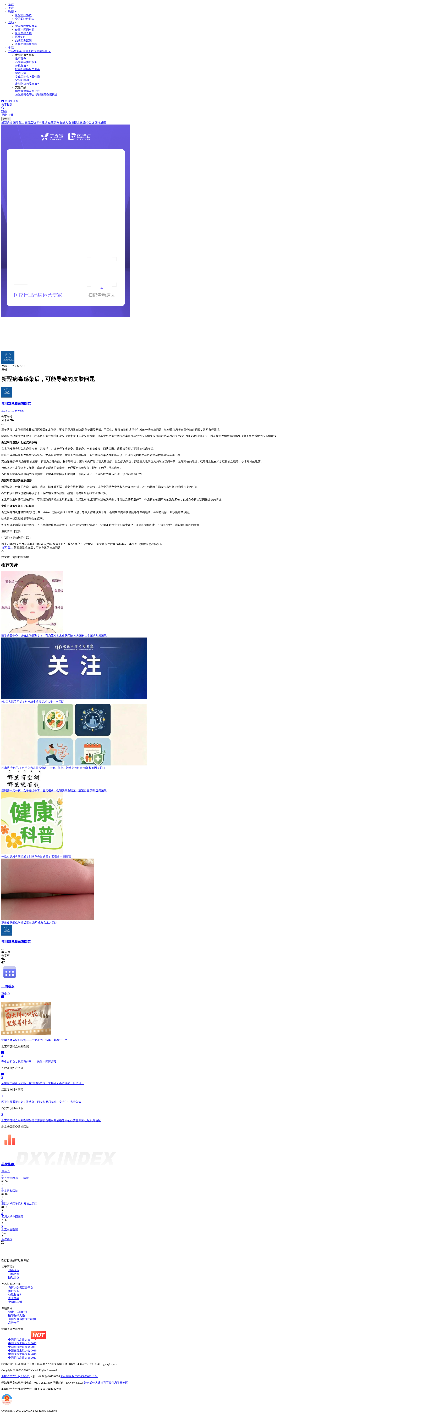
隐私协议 (13, 1277)
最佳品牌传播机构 (26, 44)
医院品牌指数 (23, 15)
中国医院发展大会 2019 (22, 1350)
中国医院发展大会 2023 (22, 1343)
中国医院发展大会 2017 (22, 1357)
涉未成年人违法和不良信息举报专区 (106, 1382)
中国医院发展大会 (26, 26)
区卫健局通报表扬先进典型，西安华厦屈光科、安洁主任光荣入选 (41, 1101)
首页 (11, 4)
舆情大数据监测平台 (20, 1287)
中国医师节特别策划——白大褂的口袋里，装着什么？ (34, 1040)
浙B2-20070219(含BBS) (15, 1376)
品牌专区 (13, 1322)
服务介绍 (13, 1270)
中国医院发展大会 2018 (22, 1354)
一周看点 (7, 986)
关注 (11, 8)
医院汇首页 (11, 100)
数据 (11, 11)
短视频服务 (15, 1294)
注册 (10, 114)
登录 (4, 114)
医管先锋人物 (23, 33)
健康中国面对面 (24, 29)
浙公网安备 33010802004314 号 (79, 1376)
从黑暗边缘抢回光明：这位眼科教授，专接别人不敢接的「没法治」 (42, 1083)
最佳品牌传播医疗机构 (22, 1319)
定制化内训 (15, 1301)
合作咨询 (13, 1273)
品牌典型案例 (23, 40)
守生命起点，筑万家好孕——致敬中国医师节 (28, 1061)
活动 (11, 22)
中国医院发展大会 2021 (22, 1346)
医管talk (20, 36)
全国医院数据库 (24, 18)
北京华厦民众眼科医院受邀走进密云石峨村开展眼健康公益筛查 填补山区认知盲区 (51, 1120)
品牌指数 (8, 1164)
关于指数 (6, 104)
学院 (11, 47)
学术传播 (13, 1298)
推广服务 (13, 1291)
